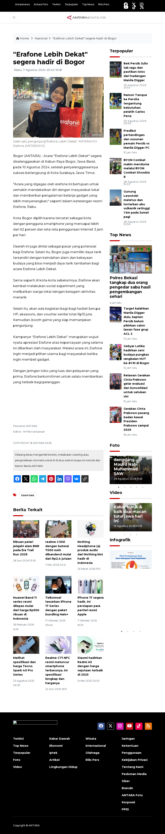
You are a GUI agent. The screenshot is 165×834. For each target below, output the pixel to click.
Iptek (53, 753)
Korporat (128, 802)
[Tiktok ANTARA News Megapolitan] (134, 7)
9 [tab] (131, 534)
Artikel (54, 760)
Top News (88, 4)
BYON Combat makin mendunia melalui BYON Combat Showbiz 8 (137, 168)
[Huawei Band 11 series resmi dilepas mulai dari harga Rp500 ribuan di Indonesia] (26, 584)
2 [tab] (125, 487)
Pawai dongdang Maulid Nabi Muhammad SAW (126, 464)
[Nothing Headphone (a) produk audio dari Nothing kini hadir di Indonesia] (90, 529)
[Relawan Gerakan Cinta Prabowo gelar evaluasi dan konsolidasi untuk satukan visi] (116, 381)
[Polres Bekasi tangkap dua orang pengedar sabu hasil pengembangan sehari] (131, 259)
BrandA (127, 788)
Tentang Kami (132, 767)
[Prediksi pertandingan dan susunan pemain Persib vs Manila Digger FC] (116, 137)
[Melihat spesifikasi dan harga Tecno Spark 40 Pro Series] (26, 645)
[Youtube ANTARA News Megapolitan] (126, 7)
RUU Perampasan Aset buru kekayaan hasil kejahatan (129, 608)
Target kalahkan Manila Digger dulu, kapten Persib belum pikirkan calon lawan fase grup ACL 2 (136, 321)
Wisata (91, 738)
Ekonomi (56, 746)
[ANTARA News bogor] (86, 17)
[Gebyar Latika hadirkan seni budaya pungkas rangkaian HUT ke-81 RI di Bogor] (116, 352)
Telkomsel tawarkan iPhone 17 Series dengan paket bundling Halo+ (58, 606)
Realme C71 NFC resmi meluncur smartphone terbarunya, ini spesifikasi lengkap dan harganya (57, 670)
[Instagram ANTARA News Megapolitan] (141, 4)
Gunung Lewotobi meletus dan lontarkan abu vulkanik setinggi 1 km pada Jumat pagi (137, 204)
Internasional (96, 746)
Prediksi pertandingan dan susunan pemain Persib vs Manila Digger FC (137, 139)
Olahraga (92, 753)
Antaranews (22, 4)
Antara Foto (41, 4)
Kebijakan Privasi (134, 760)
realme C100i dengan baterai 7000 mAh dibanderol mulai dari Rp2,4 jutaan (58, 550)
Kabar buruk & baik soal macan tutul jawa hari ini (130, 513)
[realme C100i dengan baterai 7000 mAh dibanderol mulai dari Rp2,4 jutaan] (58, 529)
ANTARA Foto (132, 795)
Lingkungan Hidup (63, 767)
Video (116, 492)
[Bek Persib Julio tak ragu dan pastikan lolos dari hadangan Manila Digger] (116, 69)
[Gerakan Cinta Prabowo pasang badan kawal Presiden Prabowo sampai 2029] (116, 414)
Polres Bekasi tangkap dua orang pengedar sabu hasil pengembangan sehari (130, 287)
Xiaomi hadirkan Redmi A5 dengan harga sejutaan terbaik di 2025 (90, 666)
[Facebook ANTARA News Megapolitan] (126, 4)
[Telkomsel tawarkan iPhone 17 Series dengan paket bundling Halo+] (58, 584)
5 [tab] (143, 487)
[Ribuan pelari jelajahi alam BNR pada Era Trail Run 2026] (26, 529)
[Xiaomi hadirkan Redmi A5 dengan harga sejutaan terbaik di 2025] (90, 645)
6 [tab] (143, 529)
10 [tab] (137, 534)
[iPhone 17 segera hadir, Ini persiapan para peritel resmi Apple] (90, 584)
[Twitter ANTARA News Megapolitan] (134, 4)
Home (24, 38)
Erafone (27, 495)
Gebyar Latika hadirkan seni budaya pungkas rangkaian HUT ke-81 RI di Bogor (136, 354)
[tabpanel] (131, 470)
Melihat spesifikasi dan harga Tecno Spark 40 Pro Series (24, 666)
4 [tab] (137, 487)
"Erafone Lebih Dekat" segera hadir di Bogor (85, 38)
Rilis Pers (103, 4)
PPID (125, 809)
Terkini (56, 4)
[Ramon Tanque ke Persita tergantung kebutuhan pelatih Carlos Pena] (116, 101)
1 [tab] (119, 487)
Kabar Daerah (59, 738)
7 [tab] (149, 529)
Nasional (41, 38)
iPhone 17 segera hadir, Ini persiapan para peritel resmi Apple (90, 606)
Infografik (120, 539)
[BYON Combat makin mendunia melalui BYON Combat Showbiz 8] (116, 166)
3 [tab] (131, 487)
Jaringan (128, 738)
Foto (115, 445)
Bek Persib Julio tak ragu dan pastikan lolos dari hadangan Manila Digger (136, 72)
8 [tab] (125, 534)
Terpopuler (71, 4)
